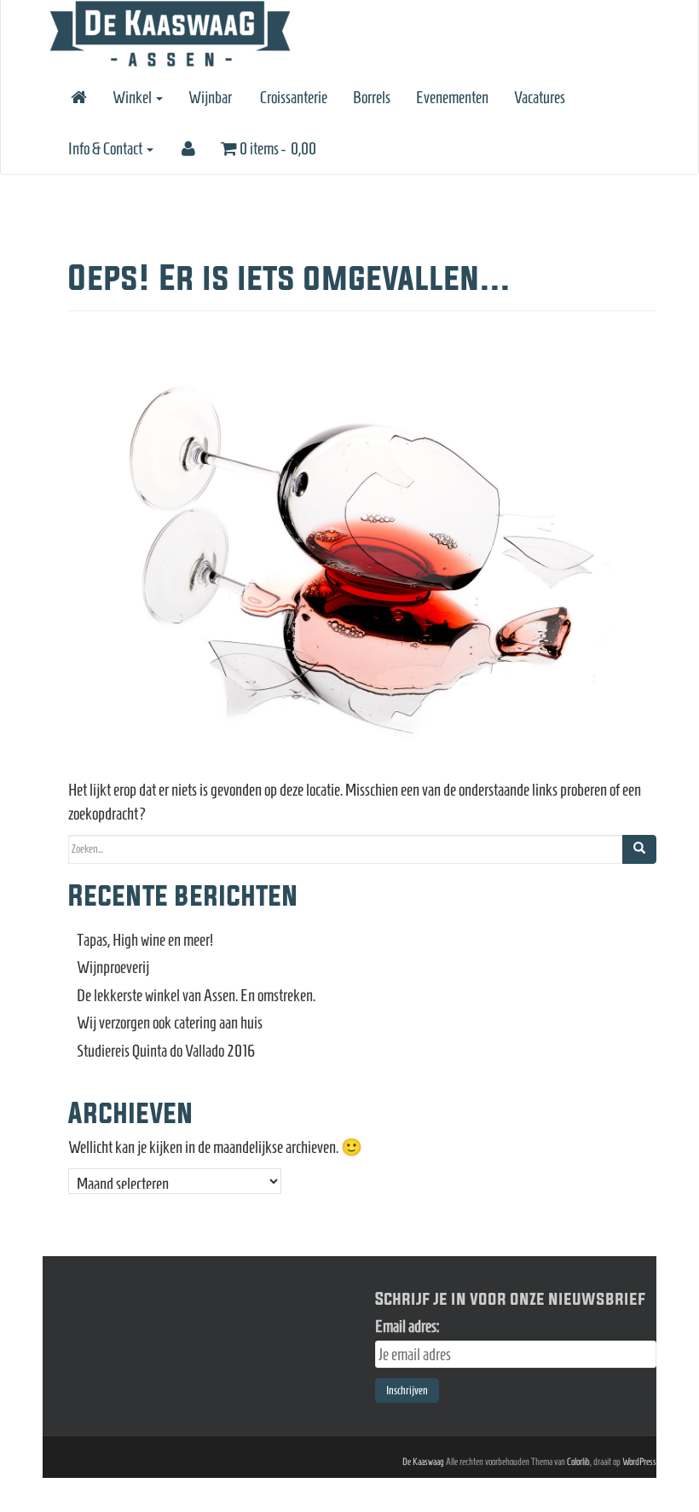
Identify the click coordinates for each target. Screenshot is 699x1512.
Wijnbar (210, 97)
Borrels (371, 97)
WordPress (639, 1461)
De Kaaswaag (423, 1461)
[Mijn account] (187, 148)
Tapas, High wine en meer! (145, 939)
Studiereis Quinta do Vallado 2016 (166, 1050)
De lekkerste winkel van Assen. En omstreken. (196, 995)
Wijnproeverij (113, 967)
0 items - (276, 148)
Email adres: (407, 1326)
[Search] (639, 849)
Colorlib (578, 1461)
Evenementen (452, 97)
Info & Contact (106, 148)
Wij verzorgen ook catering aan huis (170, 1022)
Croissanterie (292, 97)
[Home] (77, 97)
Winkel (133, 97)
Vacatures (539, 97)
